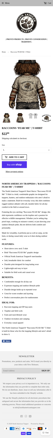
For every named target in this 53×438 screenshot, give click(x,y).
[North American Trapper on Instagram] (26, 416)
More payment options (14, 171)
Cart (49, 3)
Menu (7, 3)
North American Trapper (20, 424)
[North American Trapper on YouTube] (30, 416)
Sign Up (46, 371)
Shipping (5, 138)
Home (4, 52)
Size (3, 145)
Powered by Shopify (37, 424)
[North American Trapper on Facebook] (21, 416)
